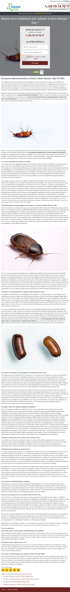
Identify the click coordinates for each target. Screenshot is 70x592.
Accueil (3, 589)
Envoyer (35, 63)
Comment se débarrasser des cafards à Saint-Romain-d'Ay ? (21, 579)
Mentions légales (12, 589)
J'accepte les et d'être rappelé (36, 58)
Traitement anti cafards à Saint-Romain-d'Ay (16, 582)
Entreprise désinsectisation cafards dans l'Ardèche (16, 574)
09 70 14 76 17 (59, 6)
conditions (37, 57)
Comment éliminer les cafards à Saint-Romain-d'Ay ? (19, 584)
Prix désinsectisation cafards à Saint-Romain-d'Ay (18, 576)
